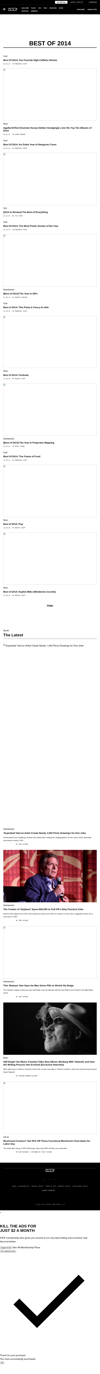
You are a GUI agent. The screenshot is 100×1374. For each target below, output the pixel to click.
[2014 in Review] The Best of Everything (25, 212)
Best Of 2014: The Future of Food (21, 456)
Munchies (53, 8)
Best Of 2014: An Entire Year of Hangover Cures (29, 144)
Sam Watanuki (24, 1152)
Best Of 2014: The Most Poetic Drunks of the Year (30, 226)
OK (2, 1363)
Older (50, 605)
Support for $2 (6, 1248)
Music (61, 8)
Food (5, 56)
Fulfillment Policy (80, 1186)
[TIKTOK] (52, 1179)
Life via (6, 1137)
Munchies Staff (21, 64)
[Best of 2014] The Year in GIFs (20, 293)
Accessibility (24, 1186)
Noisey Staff (20, 379)
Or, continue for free (8, 1251)
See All (6, 630)
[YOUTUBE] (57, 1179)
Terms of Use (50, 1186)
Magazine (25, 8)
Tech (45, 8)
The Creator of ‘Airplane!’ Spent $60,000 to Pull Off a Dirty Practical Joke (43, 909)
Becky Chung (20, 446)
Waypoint (25, 11)
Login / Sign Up (76, 2)
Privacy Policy (38, 1186)
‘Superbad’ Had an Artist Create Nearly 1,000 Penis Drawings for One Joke (44, 833)
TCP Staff (19, 216)
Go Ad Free (61, 2)
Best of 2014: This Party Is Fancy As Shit (26, 307)
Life (39, 8)
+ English (92, 2)
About (14, 1186)
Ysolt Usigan (47, 1152)
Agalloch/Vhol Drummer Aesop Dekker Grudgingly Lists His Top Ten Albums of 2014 (47, 129)
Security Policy (64, 1186)
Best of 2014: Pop (13, 524)
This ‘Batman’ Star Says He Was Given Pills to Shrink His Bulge (38, 985)
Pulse (33, 8)
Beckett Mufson (21, 297)
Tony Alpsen (23, 844)
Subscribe (81, 9)
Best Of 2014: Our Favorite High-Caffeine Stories (30, 60)
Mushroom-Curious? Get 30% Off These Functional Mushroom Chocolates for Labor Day (46, 1142)
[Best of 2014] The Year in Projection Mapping (28, 442)
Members (34, 11)
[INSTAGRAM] (47, 1179)
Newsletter (92, 9)
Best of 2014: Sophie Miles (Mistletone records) (29, 592)
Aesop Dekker (20, 134)
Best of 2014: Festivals (16, 375)
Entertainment (8, 289)
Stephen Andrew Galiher (28, 1076)
